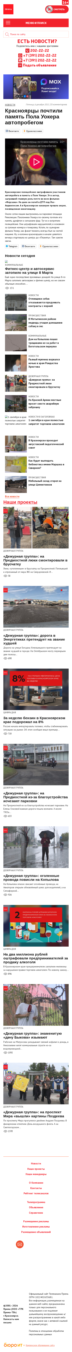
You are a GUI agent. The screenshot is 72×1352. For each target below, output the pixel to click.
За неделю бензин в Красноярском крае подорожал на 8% (34, 720)
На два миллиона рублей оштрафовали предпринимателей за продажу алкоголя (35, 958)
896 (10, 973)
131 (11, 287)
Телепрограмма (36, 1202)
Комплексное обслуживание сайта (40, 1345)
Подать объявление (39, 65)
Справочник (36, 1212)
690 (10, 658)
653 (10, 816)
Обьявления (36, 1207)
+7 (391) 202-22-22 (39, 55)
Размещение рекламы (36, 1221)
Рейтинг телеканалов (36, 1193)
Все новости (12, 496)
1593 (10, 1131)
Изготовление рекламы (36, 1226)
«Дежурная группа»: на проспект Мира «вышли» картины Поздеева (33, 1114)
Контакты (36, 1188)
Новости (36, 1163)
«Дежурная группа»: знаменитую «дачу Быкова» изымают (32, 1035)
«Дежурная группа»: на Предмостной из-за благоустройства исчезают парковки (35, 797)
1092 (10, 1052)
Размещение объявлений (36, 1232)
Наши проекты (20, 502)
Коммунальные (14, 265)
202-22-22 (39, 50)
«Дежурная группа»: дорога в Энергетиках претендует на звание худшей (34, 639)
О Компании (36, 1182)
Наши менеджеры (36, 1174)
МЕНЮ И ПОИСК (36, 23)
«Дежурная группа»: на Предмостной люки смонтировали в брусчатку (35, 560)
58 (9, 575)
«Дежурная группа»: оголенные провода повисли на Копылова (31, 877)
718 (10, 733)
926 (10, 894)
